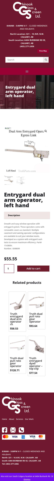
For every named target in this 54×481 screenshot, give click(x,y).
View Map (43, 51)
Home (4, 419)
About (11, 419)
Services (19, 419)
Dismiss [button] (27, 479)
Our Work (29, 419)
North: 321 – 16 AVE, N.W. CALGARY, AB (20, 457)
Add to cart (33, 268)
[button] (45, 131)
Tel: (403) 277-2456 (10, 464)
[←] (6, 116)
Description (14, 215)
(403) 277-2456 (27, 46)
